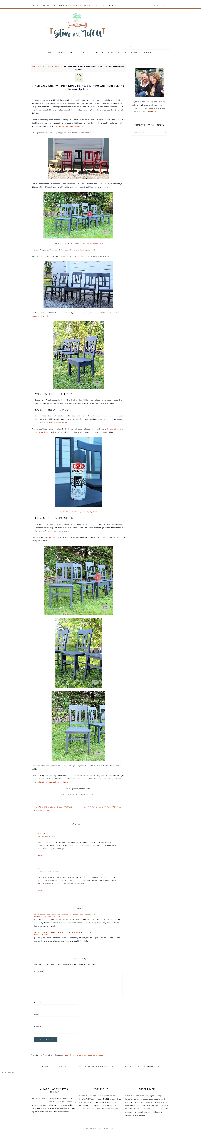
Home (35, 66)
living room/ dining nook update (69, 126)
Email (37, 1015)
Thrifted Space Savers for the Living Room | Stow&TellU (61, 932)
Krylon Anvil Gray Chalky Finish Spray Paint (78, 512)
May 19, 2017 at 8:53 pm (48, 836)
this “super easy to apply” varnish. (54, 422)
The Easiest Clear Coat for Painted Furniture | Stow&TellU (62, 914)
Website (37, 1027)
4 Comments (85, 95)
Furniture (56, 66)
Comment (39, 971)
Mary (40, 868)
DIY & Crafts (44, 66)
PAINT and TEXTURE (92, 794)
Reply (40, 855)
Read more (152, 111)
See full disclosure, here (92, 243)
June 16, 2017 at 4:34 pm (48, 871)
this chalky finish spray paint (82, 250)
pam (39, 833)
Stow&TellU (77, 26)
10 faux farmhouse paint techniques (52, 782)
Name (37, 1003)
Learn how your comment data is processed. (84, 1055)
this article (52, 537)
